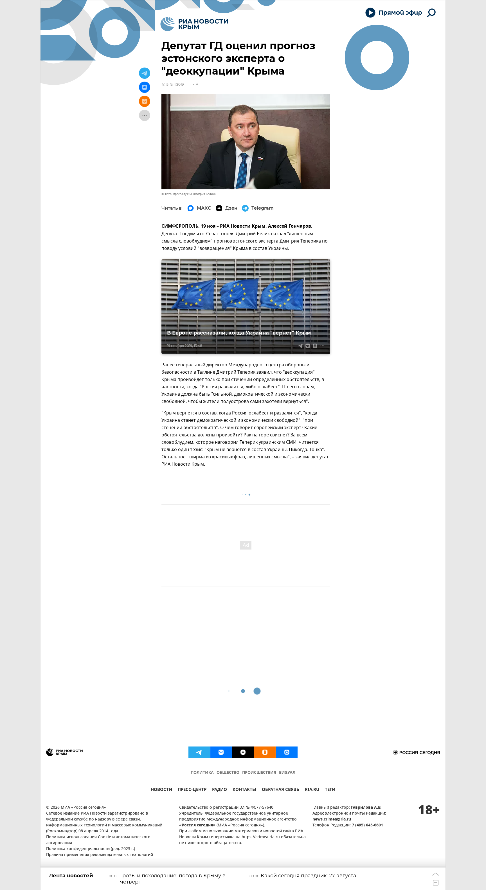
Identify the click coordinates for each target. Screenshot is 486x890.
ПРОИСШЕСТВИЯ (259, 773)
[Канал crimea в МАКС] (287, 752)
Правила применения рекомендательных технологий (99, 855)
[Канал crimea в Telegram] (199, 752)
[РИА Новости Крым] (194, 24)
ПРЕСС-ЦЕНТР (192, 790)
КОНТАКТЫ (244, 790)
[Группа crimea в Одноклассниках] (265, 752)
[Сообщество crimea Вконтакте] (221, 752)
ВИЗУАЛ (287, 773)
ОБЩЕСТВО (228, 773)
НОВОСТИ (161, 790)
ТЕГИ (330, 790)
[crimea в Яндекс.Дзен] (243, 752)
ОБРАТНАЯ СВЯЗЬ (280, 790)
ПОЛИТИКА (202, 773)
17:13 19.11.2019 (172, 84)
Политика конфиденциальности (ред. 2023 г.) (90, 849)
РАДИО (219, 790)
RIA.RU (312, 790)
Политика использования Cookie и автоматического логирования (98, 840)
